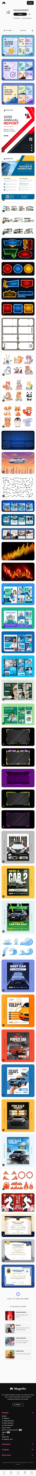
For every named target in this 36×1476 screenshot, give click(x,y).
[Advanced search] (32, 30)
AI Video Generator (8, 1423)
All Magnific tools (7, 1439)
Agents (5, 1432)
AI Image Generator (8, 1421)
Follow (20, 14)
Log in (30, 3)
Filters (24, 30)
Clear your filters (22, 1299)
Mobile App (5, 1437)
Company (5, 1450)
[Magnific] (3, 2)
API (3, 1434)
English (18, 1404)
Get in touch (6, 1455)
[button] (18, 1404)
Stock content (6, 1428)
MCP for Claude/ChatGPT (11, 1430)
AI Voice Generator (7, 1425)
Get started (6, 1444)
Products (5, 1413)
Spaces (4, 1416)
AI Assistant (5, 1418)
